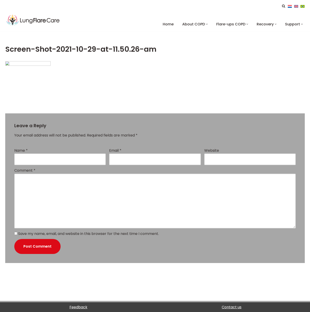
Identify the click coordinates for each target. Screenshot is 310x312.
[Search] (283, 6)
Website (211, 150)
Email (115, 150)
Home (168, 24)
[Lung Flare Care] (38, 20)
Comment (24, 170)
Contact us (231, 307)
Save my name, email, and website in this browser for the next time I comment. (88, 233)
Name (21, 150)
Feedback (78, 307)
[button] (207, 24)
